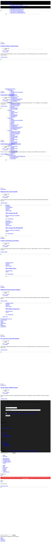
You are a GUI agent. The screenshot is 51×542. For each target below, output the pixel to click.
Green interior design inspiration (8, 95)
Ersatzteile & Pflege (9, 154)
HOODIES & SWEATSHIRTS (16, 92)
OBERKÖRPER (13, 142)
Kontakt (4, 434)
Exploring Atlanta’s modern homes (9, 46)
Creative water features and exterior (9, 240)
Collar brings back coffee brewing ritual (10, 144)
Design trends (3, 189)
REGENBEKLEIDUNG (15, 100)
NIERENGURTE (14, 139)
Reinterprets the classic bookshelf (8, 191)
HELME (12, 140)
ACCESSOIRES (13, 101)
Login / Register (6, 471)
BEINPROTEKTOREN (15, 104)
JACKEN (12, 93)
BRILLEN (12, 106)
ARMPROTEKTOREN (15, 103)
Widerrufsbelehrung (7, 444)
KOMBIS (12, 147)
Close (1, 475)
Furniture (2, 141)
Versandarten (5, 443)
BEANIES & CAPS (14, 96)
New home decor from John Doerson (9, 338)
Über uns (5, 433)
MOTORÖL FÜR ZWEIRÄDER (17, 9)
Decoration (2, 43)
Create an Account (4, 485)
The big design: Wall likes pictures (9, 387)
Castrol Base (7, 2)
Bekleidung (10, 89)
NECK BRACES (13, 141)
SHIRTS (12, 91)
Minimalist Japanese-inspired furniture (10, 289)
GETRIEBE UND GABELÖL (16, 4)
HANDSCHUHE (14, 146)
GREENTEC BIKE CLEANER (18, 6)
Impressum (5, 442)
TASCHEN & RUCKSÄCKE (16, 98)
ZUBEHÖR (12, 153)
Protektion (10, 102)
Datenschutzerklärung (7, 445)
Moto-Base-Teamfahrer (7, 436)
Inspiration (2, 92)
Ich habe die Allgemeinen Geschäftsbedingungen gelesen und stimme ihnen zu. (22, 413)
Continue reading (3, 57)
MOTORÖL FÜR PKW (15, 8)
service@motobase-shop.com (6, 428)
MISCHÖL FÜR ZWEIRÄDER (16, 7)
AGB (4, 441)
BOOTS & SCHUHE (14, 105)
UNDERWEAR (13, 97)
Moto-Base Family (6, 435)
